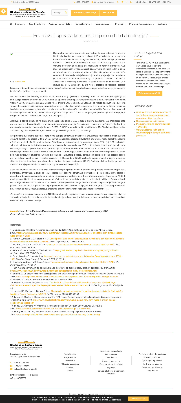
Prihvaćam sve (138, 399)
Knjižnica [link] (111, 368)
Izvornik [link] (14, 211)
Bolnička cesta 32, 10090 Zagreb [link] (26, 2)
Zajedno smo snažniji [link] (149, 93)
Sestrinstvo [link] (70, 361)
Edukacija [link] (162, 24)
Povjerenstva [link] (70, 358)
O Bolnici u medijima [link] (70, 364)
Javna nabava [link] (102, 24)
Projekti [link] (119, 24)
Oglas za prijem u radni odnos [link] (150, 121)
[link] (3, 11)
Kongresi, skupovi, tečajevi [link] (111, 364)
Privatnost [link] (154, 2)
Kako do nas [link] (141, 2)
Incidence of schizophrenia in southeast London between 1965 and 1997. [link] (80, 245)
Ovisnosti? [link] (108, 13)
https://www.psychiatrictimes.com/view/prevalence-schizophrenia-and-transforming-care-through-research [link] (67, 277)
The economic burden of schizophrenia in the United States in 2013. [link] (82, 262)
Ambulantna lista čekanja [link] (111, 351)
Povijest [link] (70, 368)
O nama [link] (19, 24)
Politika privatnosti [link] (152, 358)
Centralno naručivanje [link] (85, 13)
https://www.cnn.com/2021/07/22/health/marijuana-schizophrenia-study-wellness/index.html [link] (53, 271)
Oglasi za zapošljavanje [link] (152, 368)
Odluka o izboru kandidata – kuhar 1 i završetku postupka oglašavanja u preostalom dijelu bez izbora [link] (153, 116)
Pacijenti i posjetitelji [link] (59, 24)
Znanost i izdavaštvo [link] (111, 361)
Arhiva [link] (70, 371)
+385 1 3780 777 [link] (82, 2)
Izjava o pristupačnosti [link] (152, 361)
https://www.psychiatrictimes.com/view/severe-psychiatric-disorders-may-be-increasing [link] (58, 315)
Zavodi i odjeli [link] (35, 24)
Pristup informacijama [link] (140, 24)
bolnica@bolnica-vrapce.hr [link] (104, 2)
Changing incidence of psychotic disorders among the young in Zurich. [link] (85, 251)
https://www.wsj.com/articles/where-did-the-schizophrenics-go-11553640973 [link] (53, 309)
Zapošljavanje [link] (83, 24)
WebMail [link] (167, 2)
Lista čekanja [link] (111, 355)
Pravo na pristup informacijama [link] (152, 354)
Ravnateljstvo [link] (70, 354)
